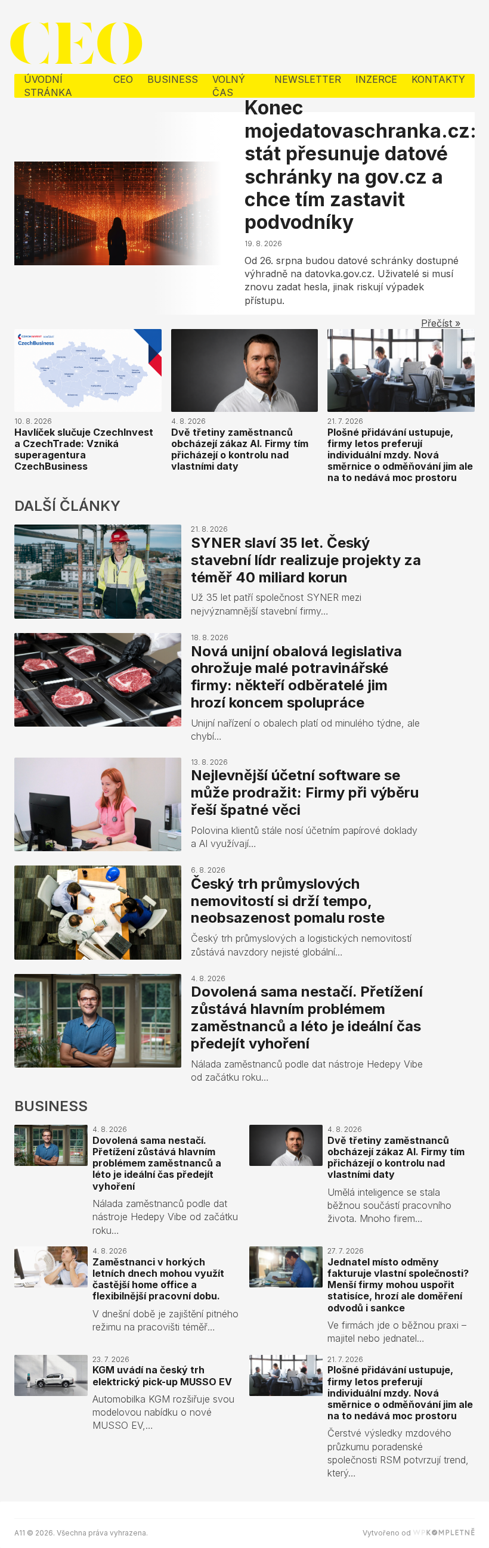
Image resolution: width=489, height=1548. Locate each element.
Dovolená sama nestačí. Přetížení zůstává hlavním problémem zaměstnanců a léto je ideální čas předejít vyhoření (307, 1017)
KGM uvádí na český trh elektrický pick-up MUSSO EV (162, 1375)
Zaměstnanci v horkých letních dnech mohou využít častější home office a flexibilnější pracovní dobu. (158, 1279)
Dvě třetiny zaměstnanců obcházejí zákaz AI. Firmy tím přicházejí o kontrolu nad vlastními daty (239, 449)
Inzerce (376, 79)
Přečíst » (440, 323)
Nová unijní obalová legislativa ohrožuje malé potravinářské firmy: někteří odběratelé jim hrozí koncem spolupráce (296, 677)
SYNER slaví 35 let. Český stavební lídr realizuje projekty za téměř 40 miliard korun (306, 560)
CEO (123, 79)
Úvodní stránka (48, 85)
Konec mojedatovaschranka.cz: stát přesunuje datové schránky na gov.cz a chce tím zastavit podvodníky (360, 165)
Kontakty (438, 79)
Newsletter (307, 79)
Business (172, 79)
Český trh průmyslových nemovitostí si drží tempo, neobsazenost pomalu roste (288, 901)
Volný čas (228, 85)
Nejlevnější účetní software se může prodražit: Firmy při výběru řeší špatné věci (305, 792)
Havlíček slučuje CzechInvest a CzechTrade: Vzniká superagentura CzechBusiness (83, 449)
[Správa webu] (444, 1532)
